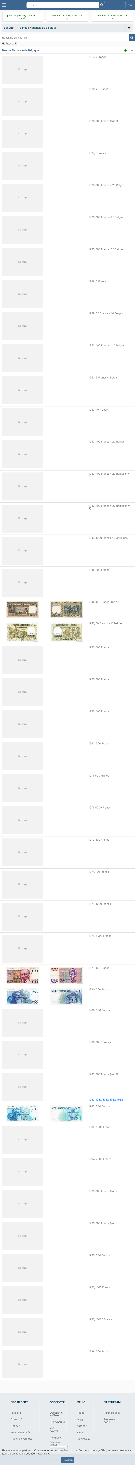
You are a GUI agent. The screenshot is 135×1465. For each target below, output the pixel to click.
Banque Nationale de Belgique (38, 27)
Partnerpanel (111, 1412)
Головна (16, 1412)
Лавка (80, 1412)
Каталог (82, 1425)
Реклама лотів (109, 1421)
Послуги (16, 1425)
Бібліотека (83, 1438)
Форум (81, 1419)
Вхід (129, 5)
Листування (57, 1422)
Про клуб (16, 1419)
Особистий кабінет (56, 1414)
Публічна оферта (21, 1438)
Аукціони (55, 1437)
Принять (68, 1460)
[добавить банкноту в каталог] (125, 50)
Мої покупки (55, 1430)
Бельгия (9, 27)
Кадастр (82, 1432)
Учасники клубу (21, 1432)
